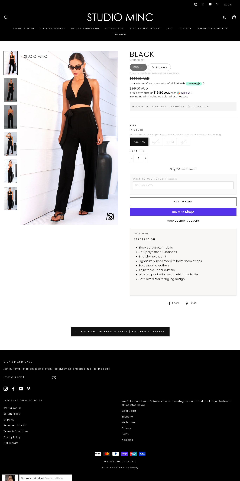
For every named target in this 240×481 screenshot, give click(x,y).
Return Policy (12, 414)
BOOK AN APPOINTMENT (145, 28)
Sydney (126, 428)
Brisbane (127, 416)
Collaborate (11, 443)
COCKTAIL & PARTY (52, 28)
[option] (69, 138)
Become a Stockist (15, 425)
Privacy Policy (12, 437)
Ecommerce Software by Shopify (120, 467)
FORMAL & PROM (23, 28)
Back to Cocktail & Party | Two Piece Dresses (122, 331)
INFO (170, 28)
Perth (125, 434)
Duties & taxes (200, 106)
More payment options (183, 221)
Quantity (137, 150)
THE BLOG (120, 34)
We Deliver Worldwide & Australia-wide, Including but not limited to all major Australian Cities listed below (176, 403)
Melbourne (128, 422)
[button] (183, 93)
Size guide (141, 106)
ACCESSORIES (114, 28)
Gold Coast (129, 411)
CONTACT (185, 28)
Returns (160, 106)
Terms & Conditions (16, 431)
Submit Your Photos (212, 28)
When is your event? (155, 178)
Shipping (151, 96)
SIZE (133, 124)
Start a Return (12, 408)
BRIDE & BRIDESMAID (85, 28)
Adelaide (127, 440)
